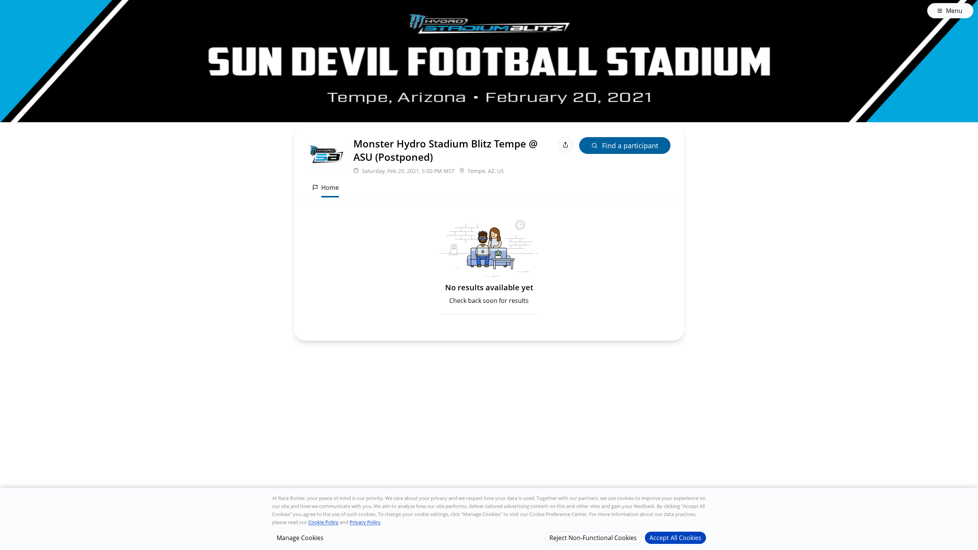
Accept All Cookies (675, 537)
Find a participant (630, 145)
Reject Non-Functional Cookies (593, 537)
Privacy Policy (365, 522)
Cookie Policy (323, 522)
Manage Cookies (300, 537)
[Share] (565, 144)
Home (330, 187)
